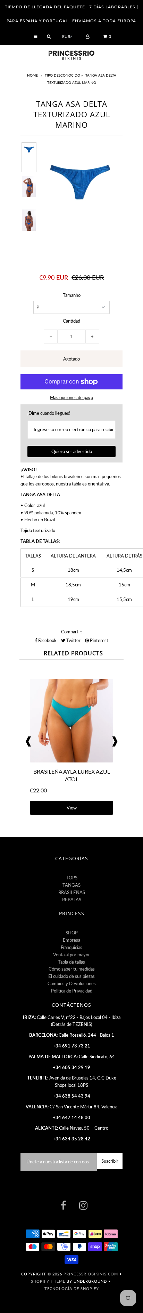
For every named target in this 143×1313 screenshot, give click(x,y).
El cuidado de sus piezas (71, 976)
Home (33, 75)
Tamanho (72, 295)
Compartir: (71, 631)
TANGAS (71, 885)
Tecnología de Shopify (71, 1288)
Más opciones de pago (71, 397)
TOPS (71, 877)
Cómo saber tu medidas (72, 969)
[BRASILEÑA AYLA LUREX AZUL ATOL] (71, 761)
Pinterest (98, 640)
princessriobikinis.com (91, 1274)
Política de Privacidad (71, 991)
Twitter (73, 640)
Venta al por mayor (71, 954)
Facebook (47, 640)
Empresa (71, 940)
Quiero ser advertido (71, 451)
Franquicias (71, 947)
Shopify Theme (48, 1281)
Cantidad (71, 321)
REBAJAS (71, 899)
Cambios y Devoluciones (72, 983)
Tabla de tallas (71, 962)
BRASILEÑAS (71, 892)
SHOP (72, 932)
